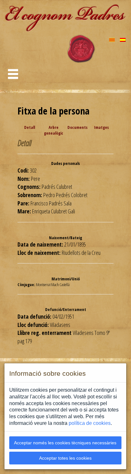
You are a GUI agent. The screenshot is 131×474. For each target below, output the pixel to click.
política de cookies (90, 423)
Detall (29, 127)
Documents (77, 127)
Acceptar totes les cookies (65, 458)
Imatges (101, 127)
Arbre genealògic (53, 130)
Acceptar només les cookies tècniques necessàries (65, 442)
